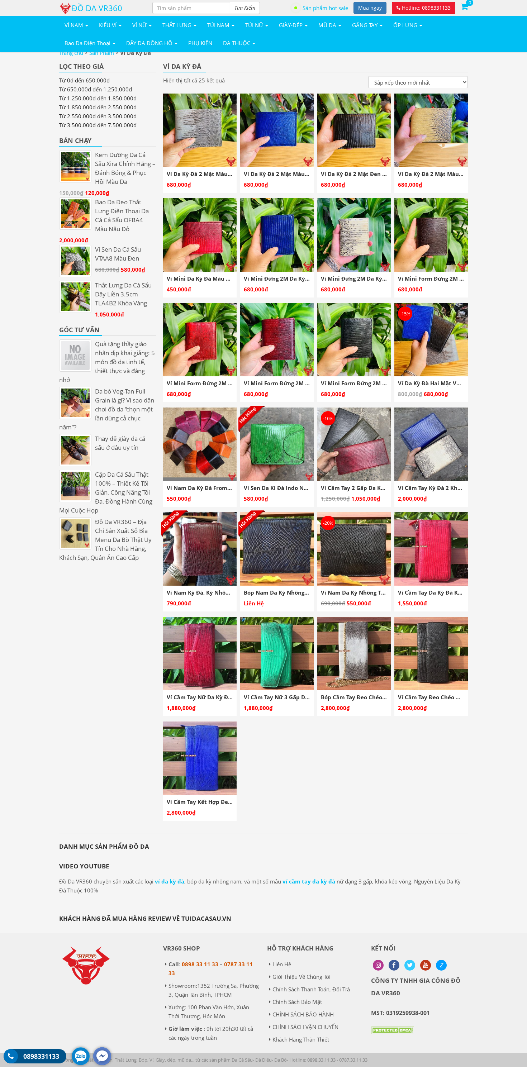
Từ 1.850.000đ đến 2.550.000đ (98, 107)
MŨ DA (328, 25)
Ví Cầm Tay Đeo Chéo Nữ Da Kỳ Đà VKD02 (453, 697)
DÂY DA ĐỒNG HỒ (150, 43)
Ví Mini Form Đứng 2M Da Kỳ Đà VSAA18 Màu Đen (387, 383)
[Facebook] (394, 965)
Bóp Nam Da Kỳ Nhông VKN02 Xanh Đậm (298, 592)
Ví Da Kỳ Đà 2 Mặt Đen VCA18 (360, 173)
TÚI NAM (219, 25)
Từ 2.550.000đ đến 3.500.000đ (98, 116)
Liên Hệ (281, 964)
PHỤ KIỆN (200, 43)
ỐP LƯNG (406, 25)
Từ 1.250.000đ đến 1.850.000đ (98, 98)
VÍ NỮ (140, 25)
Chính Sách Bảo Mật (297, 1001)
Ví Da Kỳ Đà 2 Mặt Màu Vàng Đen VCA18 (451, 173)
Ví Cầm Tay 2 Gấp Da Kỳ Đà (357, 487)
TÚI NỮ (255, 25)
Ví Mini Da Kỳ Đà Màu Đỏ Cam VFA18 (216, 278)
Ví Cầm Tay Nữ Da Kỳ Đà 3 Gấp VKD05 (217, 697)
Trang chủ (71, 52)
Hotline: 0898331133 (425, 7)
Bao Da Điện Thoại (88, 43)
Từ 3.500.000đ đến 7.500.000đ (98, 125)
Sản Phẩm (101, 52)
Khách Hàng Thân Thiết (300, 1039)
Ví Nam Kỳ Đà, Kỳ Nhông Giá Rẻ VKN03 (218, 592)
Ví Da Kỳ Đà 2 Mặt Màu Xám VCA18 (213, 173)
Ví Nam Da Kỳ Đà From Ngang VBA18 (215, 487)
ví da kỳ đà (169, 881)
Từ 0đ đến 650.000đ (84, 80)
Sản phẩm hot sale (325, 7)
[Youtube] (425, 965)
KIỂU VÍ (108, 25)
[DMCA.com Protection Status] (392, 1035)
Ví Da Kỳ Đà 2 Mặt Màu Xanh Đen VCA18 (297, 173)
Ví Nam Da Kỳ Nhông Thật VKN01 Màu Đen (378, 592)
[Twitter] (409, 965)
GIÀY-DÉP (291, 25)
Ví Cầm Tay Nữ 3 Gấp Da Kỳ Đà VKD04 (294, 697)
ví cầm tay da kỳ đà (309, 881)
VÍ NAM (75, 25)
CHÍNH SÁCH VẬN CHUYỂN (305, 1026)
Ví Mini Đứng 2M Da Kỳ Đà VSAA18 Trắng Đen (381, 278)
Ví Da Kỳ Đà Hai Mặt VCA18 (434, 383)
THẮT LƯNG (177, 25)
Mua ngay (370, 7)
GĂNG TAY (365, 25)
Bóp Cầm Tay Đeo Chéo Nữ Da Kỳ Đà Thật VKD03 (385, 697)
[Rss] (378, 965)
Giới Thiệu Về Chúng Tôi (301, 976)
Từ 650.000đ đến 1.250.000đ (95, 89)
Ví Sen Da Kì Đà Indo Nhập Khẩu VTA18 (295, 487)
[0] (464, 6)
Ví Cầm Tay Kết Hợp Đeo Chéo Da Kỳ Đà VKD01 (229, 801)
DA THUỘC (237, 43)
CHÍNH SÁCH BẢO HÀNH (303, 1014)
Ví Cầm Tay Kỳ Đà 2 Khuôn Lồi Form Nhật (453, 487)
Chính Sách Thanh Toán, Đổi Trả (311, 989)
